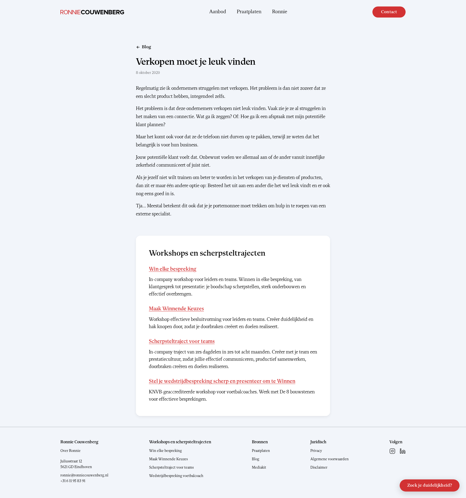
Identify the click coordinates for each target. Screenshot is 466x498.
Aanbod (217, 12)
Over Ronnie (70, 451)
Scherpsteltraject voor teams (182, 341)
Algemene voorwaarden (329, 459)
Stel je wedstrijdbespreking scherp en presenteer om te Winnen (222, 381)
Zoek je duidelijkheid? (429, 485)
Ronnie (279, 12)
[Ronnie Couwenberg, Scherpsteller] (92, 12)
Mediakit (259, 467)
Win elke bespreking (172, 269)
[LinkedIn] (403, 451)
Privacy (316, 451)
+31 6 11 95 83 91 (72, 481)
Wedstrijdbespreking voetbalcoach (176, 476)
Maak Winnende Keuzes (176, 309)
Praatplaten (249, 12)
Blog (255, 459)
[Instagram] (392, 451)
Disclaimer (318, 467)
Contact (389, 12)
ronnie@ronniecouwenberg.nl (84, 475)
